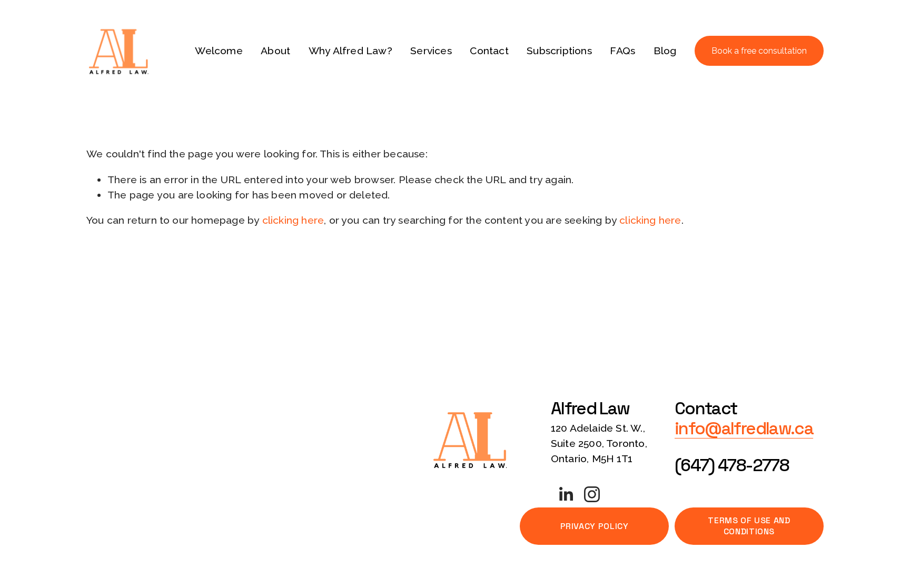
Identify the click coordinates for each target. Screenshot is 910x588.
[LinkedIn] (565, 494)
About (275, 51)
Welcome (218, 51)
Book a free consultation (759, 51)
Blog (665, 51)
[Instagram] (591, 494)
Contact (489, 51)
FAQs (622, 51)
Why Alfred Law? (350, 51)
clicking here (293, 220)
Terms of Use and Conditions (749, 526)
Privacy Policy (594, 526)
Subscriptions (559, 51)
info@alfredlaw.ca (744, 429)
